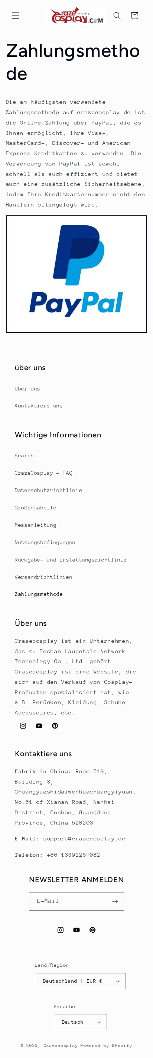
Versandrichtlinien (43, 577)
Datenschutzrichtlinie (48, 490)
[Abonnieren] (115, 902)
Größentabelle (35, 508)
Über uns (27, 389)
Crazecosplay (61, 1045)
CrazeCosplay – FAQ (43, 473)
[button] (15, 15)
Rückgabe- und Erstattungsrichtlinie (71, 560)
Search (24, 455)
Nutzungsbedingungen (45, 542)
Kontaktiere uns (39, 406)
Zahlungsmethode (39, 594)
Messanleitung (35, 525)
